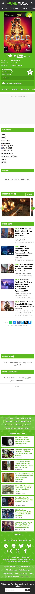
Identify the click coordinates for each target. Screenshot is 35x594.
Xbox (32, 298)
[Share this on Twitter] (22, 322)
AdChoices (29, 559)
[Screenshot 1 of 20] (16, 207)
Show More (17, 534)
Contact (16, 421)
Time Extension (11, 570)
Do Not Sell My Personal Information (18, 561)
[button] (33, 208)
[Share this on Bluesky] (14, 322)
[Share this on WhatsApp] (10, 322)
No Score (6, 78)
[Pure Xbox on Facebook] (25, 551)
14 (12, 271)
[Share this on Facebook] (18, 322)
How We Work (26, 418)
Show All (29, 194)
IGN (16, 573)
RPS (27, 577)
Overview (5, 89)
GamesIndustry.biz (12, 577)
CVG (22, 577)
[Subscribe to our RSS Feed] (5, 546)
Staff (17, 418)
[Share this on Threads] (26, 322)
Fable (14, 56)
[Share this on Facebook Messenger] (29, 322)
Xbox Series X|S (7, 156)
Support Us (8, 421)
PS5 (15, 156)
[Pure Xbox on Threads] (17, 551)
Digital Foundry (24, 570)
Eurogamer (23, 573)
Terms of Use (9, 425)
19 (12, 236)
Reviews (14, 89)
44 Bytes (20, 559)
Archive (27, 425)
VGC (30, 573)
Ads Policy (19, 425)
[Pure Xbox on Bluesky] (29, 546)
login (27, 378)
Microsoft (14, 63)
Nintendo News (8, 573)
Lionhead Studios (16, 65)
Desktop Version (23, 428)
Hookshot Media (15, 557)
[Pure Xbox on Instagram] (9, 551)
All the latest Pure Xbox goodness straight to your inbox (17, 585)
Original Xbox (15, 60)
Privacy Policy (26, 421)
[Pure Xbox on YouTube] (13, 546)
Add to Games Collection (13, 83)
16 (12, 254)
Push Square (25, 567)
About (12, 418)
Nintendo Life (14, 567)
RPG (3, 137)
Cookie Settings (11, 428)
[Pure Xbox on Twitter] (21, 546)
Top (6, 418)
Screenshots (25, 89)
